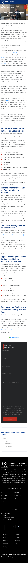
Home (2, 492)
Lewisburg (17, 540)
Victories (3, 498)
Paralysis (5, 441)
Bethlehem (17, 534)
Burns (4, 438)
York (16, 543)
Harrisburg (5, 540)
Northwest (5, 543)
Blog (15, 498)
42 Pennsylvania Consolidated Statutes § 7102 (15, 235)
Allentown (5, 534)
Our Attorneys (4, 495)
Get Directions (7, 519)
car (25, 79)
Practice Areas (17, 495)
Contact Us (4, 502)
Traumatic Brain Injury (8, 446)
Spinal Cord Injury (7, 443)
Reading (5, 547)
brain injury (9, 100)
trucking (21, 84)
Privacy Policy (23, 557)
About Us (16, 492)
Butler (4, 537)
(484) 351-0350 (9, 8)
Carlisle (17, 537)
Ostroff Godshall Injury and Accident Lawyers (12, 43)
